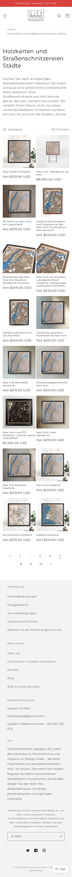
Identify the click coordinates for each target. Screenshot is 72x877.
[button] (5, 16)
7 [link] (60, 556)
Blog (10, 678)
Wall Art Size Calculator (23, 686)
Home (11, 29)
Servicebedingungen (21, 613)
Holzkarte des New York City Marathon (17, 334)
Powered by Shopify (38, 867)
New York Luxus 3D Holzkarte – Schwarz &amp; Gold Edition (19, 435)
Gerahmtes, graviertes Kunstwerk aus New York (51, 334)
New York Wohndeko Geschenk (15, 384)
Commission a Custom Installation (31, 661)
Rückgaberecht (18, 605)
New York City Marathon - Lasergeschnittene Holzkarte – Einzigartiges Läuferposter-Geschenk (52, 281)
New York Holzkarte (48, 485)
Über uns (13, 653)
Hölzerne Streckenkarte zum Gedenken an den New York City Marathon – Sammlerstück (52, 226)
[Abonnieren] (60, 836)
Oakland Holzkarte (47, 535)
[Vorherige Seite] (10, 556)
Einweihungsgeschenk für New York (52, 384)
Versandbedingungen (22, 596)
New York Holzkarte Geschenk (15, 486)
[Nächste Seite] (51, 564)
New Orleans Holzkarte (17, 171)
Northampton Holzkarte (17, 535)
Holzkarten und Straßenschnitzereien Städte (36, 33)
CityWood (24, 867)
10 (41, 564)
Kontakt (12, 669)
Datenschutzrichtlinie (22, 621)
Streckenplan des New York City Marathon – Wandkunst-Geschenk (16, 280)
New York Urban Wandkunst (46, 434)
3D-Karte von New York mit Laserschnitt (17, 223)
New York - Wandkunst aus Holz (52, 173)
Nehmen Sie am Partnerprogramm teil (34, 629)
